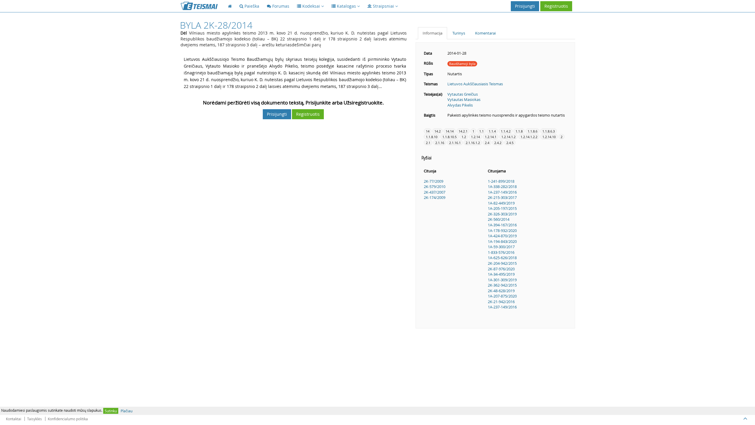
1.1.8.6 (532, 131)
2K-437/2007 (434, 192)
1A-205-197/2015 (502, 208)
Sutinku (111, 410)
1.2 (464, 137)
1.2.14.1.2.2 (529, 137)
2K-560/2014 (498, 219)
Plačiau (126, 410)
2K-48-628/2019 (501, 290)
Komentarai (485, 33)
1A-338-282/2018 (502, 186)
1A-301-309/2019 (502, 279)
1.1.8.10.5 (449, 137)
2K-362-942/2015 (502, 285)
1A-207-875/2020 (502, 296)
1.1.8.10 (431, 137)
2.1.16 (439, 142)
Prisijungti (525, 6)
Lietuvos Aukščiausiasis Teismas (475, 83)
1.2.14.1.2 (508, 137)
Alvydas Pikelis (460, 105)
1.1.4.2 (506, 131)
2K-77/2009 (433, 181)
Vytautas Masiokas (463, 99)
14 (427, 131)
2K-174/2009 (434, 197)
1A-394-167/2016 (502, 225)
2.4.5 (509, 142)
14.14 (450, 131)
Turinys (458, 33)
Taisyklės (34, 419)
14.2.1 (463, 131)
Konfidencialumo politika (68, 419)
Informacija (432, 33)
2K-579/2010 (434, 186)
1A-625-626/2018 (502, 257)
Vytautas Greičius (462, 94)
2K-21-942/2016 (501, 301)
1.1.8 (519, 131)
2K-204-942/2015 (502, 263)
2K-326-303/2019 (502, 214)
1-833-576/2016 (501, 252)
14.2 (437, 131)
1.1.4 (492, 131)
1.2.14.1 (490, 137)
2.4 (487, 142)
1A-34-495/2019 (501, 274)
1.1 (481, 131)
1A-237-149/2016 (502, 192)
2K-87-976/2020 (501, 269)
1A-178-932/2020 (502, 230)
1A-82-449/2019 (501, 203)
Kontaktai (13, 419)
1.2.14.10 (549, 137)
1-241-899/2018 (501, 181)
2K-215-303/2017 (502, 197)
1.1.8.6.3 (548, 131)
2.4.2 (497, 142)
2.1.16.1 (455, 142)
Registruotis (556, 6)
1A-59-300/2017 (501, 246)
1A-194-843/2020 (502, 241)
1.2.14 (475, 137)
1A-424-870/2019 (502, 235)
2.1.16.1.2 (473, 142)
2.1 (428, 142)
